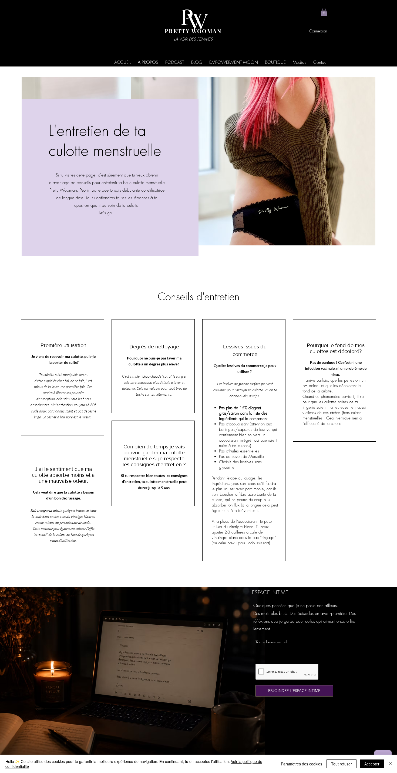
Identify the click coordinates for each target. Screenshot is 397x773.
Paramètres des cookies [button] (301, 764)
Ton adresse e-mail (271, 642)
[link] (324, 12)
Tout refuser (341, 764)
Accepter (371, 764)
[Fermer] (390, 764)
